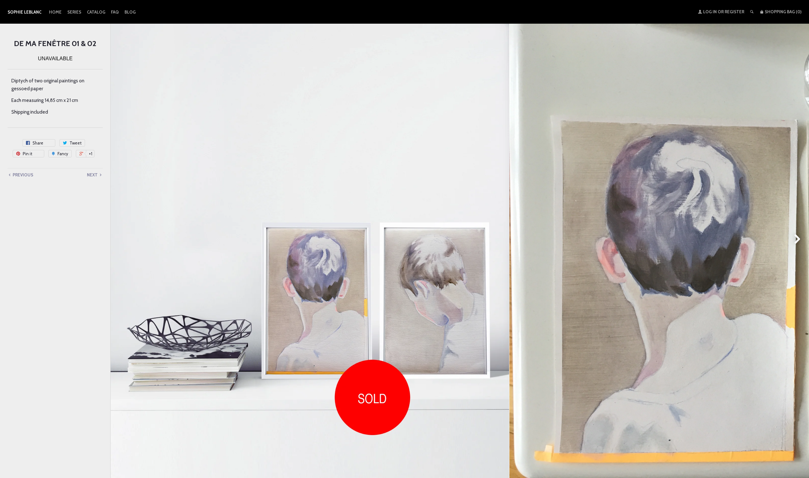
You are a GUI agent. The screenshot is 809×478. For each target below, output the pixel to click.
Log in (710, 11)
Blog (130, 12)
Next (93, 174)
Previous (22, 174)
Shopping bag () (782, 11)
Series (74, 12)
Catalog (96, 12)
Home (55, 12)
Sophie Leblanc (24, 12)
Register (734, 11)
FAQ (115, 12)
